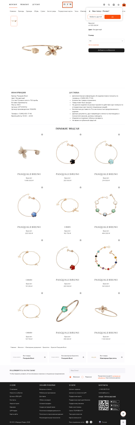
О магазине (13, 389)
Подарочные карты (65, 11)
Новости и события (16, 393)
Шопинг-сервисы (74, 389)
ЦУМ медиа (13, 410)
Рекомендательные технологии (49, 417)
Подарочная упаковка (76, 403)
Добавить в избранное (106, 50)
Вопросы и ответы (45, 389)
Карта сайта (14, 414)
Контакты (13, 400)
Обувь (36, 11)
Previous (8, 22)
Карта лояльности (75, 417)
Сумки (43, 11)
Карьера (13, 407)
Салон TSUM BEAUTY (76, 410)
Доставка (42, 396)
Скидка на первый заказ (47, 407)
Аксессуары (51, 11)
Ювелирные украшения (33, 347)
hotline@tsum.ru (104, 393)
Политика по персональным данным (51, 414)
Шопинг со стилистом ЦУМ (77, 393)
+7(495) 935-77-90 (25, 113)
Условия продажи (45, 403)
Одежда (29, 11)
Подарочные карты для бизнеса (79, 400)
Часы (76, 11)
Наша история (14, 403)
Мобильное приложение (47, 393)
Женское (21, 347)
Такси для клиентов (75, 414)
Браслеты (46, 347)
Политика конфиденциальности (49, 410)
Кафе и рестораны (75, 407)
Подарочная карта (75, 396)
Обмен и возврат (45, 400)
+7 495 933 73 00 (104, 389)
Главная (13, 347)
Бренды (21, 11)
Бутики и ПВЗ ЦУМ (15, 396)
